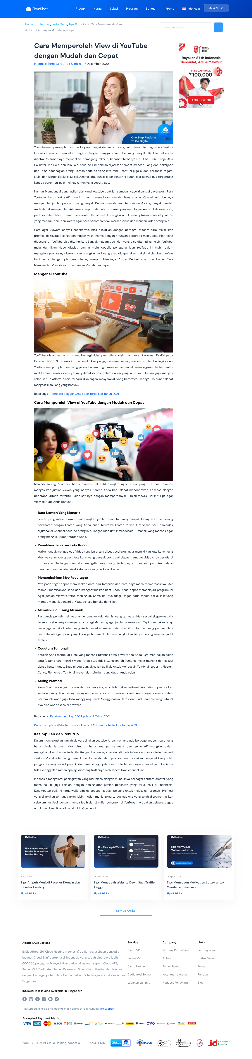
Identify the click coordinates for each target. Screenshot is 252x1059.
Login (213, 8)
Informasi (44, 24)
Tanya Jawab (171, 966)
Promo (169, 9)
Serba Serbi (59, 24)
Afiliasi (167, 958)
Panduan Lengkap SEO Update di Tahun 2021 (80, 716)
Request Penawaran (176, 983)
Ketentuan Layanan (175, 974)
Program (132, 9)
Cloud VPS (134, 950)
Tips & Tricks (77, 24)
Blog (200, 983)
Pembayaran (206, 950)
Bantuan (151, 9)
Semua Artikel (126, 911)
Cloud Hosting (136, 966)
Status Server (207, 958)
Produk (80, 9)
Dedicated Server (139, 974)
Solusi (114, 9)
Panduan (203, 974)
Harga (98, 9)
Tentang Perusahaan (176, 950)
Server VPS (134, 958)
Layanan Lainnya (138, 983)
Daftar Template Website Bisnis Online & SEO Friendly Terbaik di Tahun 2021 (86, 725)
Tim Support (107, 1008)
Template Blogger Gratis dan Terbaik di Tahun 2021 (85, 394)
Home (29, 24)
